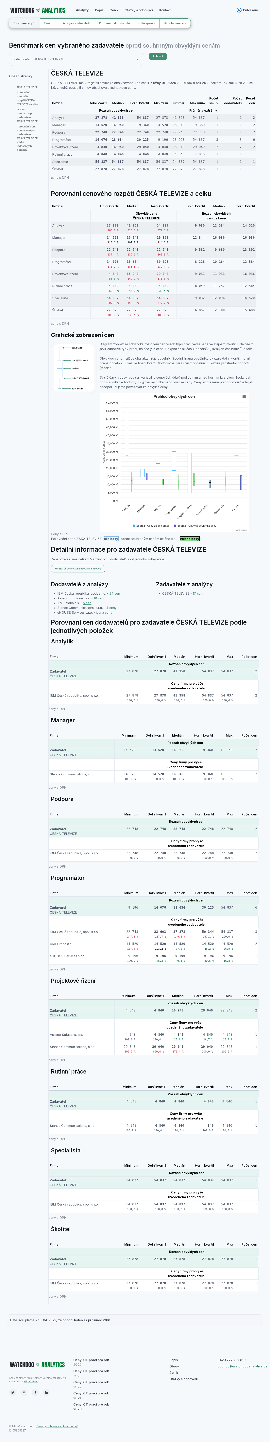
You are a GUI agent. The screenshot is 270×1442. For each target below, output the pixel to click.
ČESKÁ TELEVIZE (27, 87)
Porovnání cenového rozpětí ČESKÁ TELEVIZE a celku (27, 98)
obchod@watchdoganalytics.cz (242, 1366)
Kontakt (165, 10)
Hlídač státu (31, 1381)
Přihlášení (250, 10)
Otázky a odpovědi (139, 10)
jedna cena (104, 612)
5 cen (87, 603)
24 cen (115, 593)
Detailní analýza (175, 23)
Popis (99, 10)
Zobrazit (158, 56)
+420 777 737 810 (232, 1360)
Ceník (114, 10)
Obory (174, 1366)
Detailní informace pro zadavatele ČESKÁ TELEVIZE (27, 115)
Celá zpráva (146, 23)
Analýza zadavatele (77, 23)
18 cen (99, 598)
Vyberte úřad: (22, 59)
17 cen (198, 593)
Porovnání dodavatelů (114, 23)
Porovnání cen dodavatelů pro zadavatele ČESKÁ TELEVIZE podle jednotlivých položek (27, 138)
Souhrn (49, 23)
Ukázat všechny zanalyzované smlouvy (78, 568)
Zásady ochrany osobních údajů (57, 1426)
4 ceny (111, 608)
